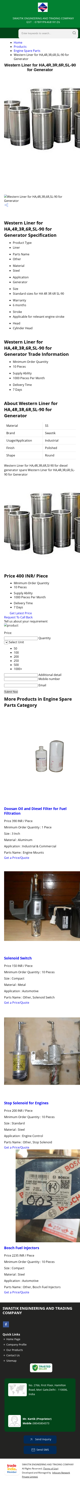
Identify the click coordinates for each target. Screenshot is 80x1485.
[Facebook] (6, 1326)
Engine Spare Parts (27, 51)
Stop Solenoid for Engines (26, 1103)
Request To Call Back (18, 617)
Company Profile (16, 1344)
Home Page (13, 1339)
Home (18, 42)
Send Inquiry (42, 1439)
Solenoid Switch (18, 958)
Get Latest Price (20, 613)
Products (20, 47)
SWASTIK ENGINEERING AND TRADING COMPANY (43, 20)
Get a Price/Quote (16, 858)
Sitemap (11, 1360)
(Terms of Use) (50, 1468)
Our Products (14, 1350)
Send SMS (42, 1449)
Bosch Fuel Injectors (21, 1247)
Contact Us (13, 1355)
